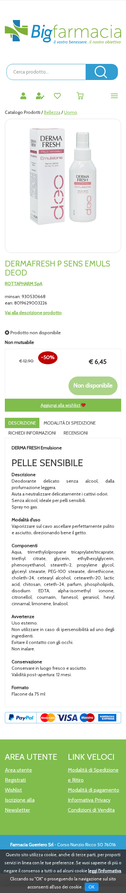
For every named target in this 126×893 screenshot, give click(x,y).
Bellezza (52, 112)
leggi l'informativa (104, 870)
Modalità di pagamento (93, 790)
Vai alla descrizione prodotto (33, 313)
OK (92, 887)
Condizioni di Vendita (91, 810)
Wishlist (13, 790)
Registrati (15, 780)
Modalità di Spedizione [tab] (70, 423)
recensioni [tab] (76, 433)
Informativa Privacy (89, 800)
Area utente (18, 770)
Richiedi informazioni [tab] (32, 433)
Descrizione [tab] (22, 423)
